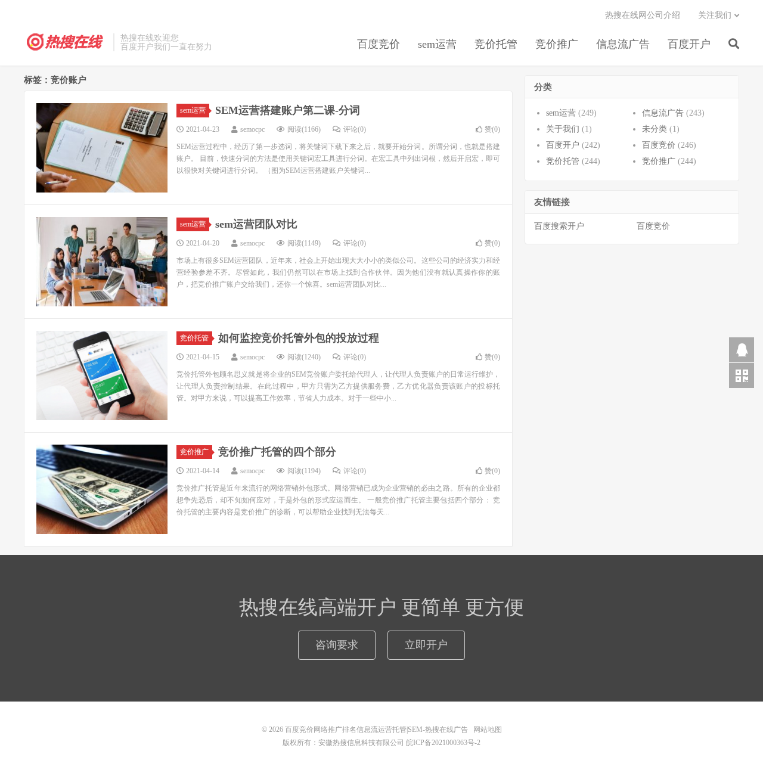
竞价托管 (495, 44)
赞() (492, 129)
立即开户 (426, 645)
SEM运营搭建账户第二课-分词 (287, 110)
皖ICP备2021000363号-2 (443, 742)
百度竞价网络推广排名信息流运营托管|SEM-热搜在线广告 (65, 42)
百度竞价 (378, 44)
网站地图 (487, 729)
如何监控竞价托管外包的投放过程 (298, 338)
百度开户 (689, 44)
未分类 (654, 129)
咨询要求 (336, 645)
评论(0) (354, 129)
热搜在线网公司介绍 (642, 15)
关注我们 (714, 15)
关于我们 (562, 129)
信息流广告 (623, 44)
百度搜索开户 (559, 226)
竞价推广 (556, 44)
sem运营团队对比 (256, 224)
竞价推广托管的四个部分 (277, 452)
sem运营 (437, 44)
